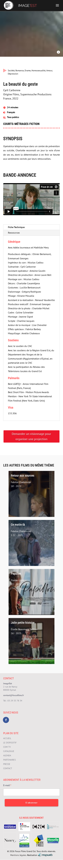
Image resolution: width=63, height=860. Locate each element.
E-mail (7, 785)
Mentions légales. (18, 855)
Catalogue (8, 751)
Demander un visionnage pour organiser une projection (31, 436)
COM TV (7, 747)
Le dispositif (10, 742)
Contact (7, 768)
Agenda (7, 755)
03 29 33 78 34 (14, 700)
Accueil (7, 738)
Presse (6, 764)
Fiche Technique (16, 227)
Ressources (14, 232)
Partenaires (9, 759)
